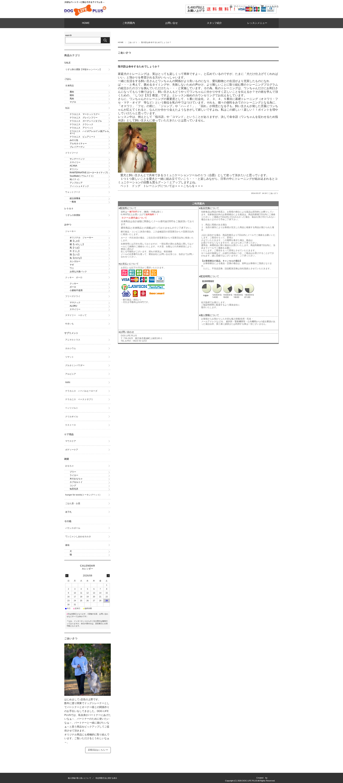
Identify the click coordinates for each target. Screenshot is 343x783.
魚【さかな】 (76, 258)
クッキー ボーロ (73, 277)
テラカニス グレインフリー (84, 117)
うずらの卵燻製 (72, 215)
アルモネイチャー (78, 143)
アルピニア (70, 374)
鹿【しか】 (75, 241)
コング (73, 485)
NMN (67, 382)
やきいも (69, 323)
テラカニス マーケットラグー (85, 114)
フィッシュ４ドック (79, 186)
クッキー (74, 283)
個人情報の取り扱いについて (79, 778)
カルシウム (70, 348)
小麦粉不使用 (76, 290)
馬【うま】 (75, 247)
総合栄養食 (75, 198)
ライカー (74, 475)
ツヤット (69, 357)
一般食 (73, 201)
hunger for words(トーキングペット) (82, 495)
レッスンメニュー (257, 23)
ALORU (73, 306)
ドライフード (71, 153)
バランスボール (72, 528)
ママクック (75, 302)
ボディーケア (71, 449)
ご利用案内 (128, 23)
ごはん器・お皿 (72, 503)
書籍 (67, 545)
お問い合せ (171, 23)
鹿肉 (72, 92)
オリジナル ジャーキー (81, 237)
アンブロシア (76, 183)
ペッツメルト (71, 408)
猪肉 (72, 95)
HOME (86, 23)
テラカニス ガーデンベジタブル (86, 121)
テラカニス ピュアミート (82, 137)
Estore (272, 778)
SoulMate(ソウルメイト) (81, 176)
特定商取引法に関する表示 (106, 778)
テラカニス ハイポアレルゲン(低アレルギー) (89, 132)
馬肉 (72, 98)
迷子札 (68, 512)
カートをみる (272, 6)
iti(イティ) (74, 179)
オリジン (74, 169)
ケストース (70, 425)
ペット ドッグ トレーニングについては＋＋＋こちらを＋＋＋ (161, 185)
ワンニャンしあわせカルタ (78, 536)
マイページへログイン (245, 6)
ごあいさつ (132, 42)
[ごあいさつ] (87, 694)
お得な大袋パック (78, 271)
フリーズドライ (72, 296)
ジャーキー (70, 231)
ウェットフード (72, 192)
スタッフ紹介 (214, 23)
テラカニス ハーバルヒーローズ (81, 391)
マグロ (73, 102)
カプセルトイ (76, 482)
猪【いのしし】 (77, 244)
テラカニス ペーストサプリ (79, 399)
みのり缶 (74, 140)
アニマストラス (72, 340)
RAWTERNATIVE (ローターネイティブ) (89, 172)
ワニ (72, 268)
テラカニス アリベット (81, 128)
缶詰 (67, 108)
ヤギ (72, 265)
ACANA (73, 166)
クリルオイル (71, 416)
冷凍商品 (69, 85)
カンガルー (75, 261)
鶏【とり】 (75, 254)
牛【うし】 (75, 251)
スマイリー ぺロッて (76, 315)
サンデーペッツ (77, 159)
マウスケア (70, 441)
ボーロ (73, 287)
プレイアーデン (77, 147)
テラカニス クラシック (81, 124)
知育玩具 (74, 489)
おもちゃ (69, 466)
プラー (73, 472)
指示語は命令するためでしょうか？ (139, 66)
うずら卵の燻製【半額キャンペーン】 (83, 69)
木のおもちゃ (76, 478)
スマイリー (75, 162)
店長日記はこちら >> (98, 750)
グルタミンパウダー (74, 365)
